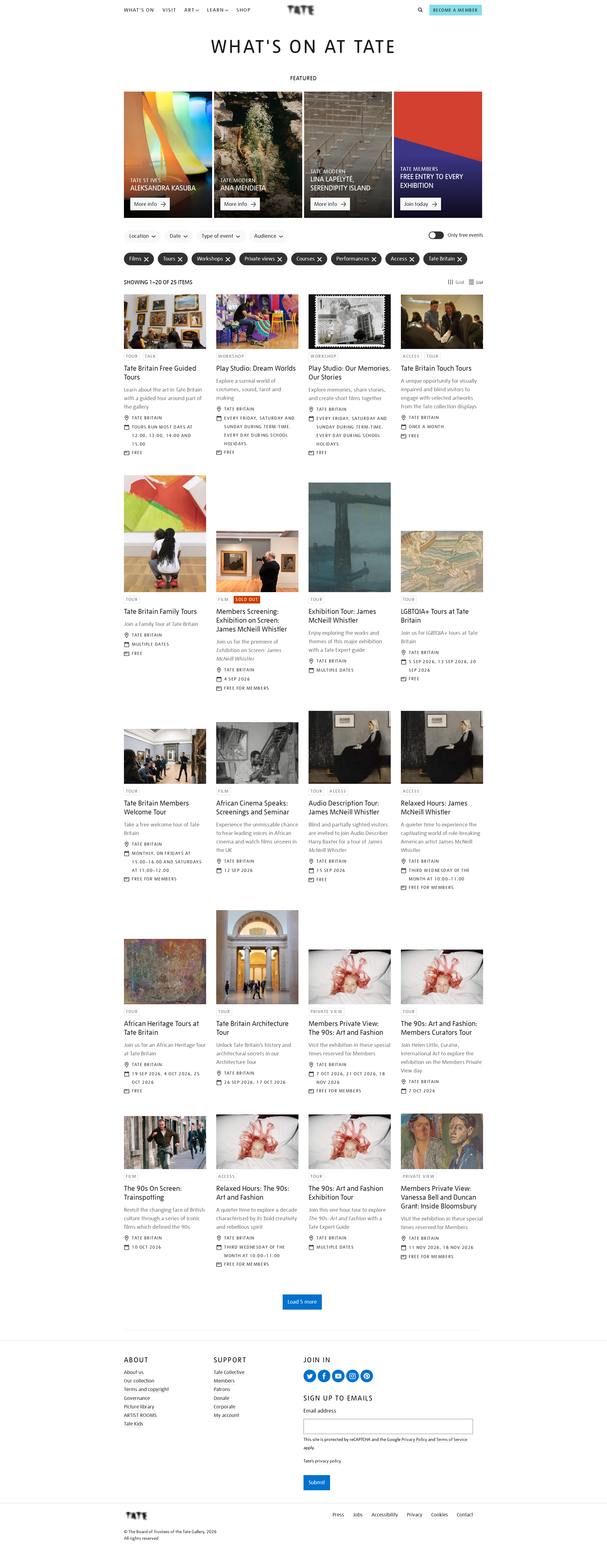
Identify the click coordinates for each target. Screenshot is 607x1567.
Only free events (465, 235)
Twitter (310, 1376)
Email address (320, 1411)
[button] (418, 10)
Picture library (139, 1407)
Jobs (358, 1515)
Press (338, 1515)
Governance (137, 1398)
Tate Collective (229, 1372)
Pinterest (366, 1376)
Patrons (222, 1389)
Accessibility (384, 1515)
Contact (465, 1515)
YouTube (338, 1376)
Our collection (139, 1381)
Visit (169, 10)
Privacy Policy (414, 1439)
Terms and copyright (146, 1389)
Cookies (439, 1515)
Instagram (352, 1376)
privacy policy (328, 1461)
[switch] (437, 235)
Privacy (414, 1515)
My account (226, 1415)
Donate (221, 1398)
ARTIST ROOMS (140, 1415)
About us (134, 1372)
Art (189, 10)
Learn (215, 10)
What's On (139, 10)
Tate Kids (133, 1424)
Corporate (224, 1407)
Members (224, 1381)
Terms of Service (451, 1439)
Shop (243, 10)
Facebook (324, 1376)
